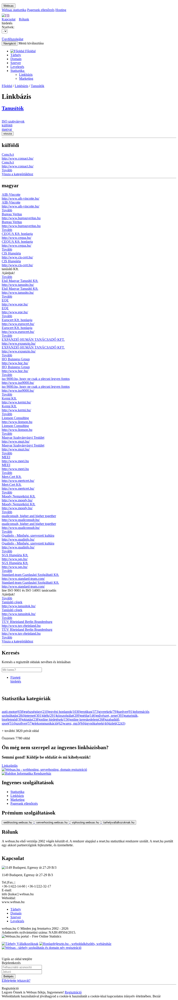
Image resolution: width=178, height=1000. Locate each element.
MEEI (6, 457)
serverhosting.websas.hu (52, 822)
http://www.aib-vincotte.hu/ (20, 198)
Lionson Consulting (15, 418)
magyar (7, 129)
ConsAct (8, 154)
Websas (8, 5)
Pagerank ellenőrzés (40, 10)
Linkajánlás (10, 765)
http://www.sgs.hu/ (15, 559)
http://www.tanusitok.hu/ (19, 606)
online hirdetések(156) (55, 719)
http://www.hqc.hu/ (15, 363)
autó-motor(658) (13, 711)
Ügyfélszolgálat (12, 39)
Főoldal (7, 86)
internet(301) (33, 715)
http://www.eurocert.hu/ (18, 324)
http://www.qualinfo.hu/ (18, 539)
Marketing (26, 78)
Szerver (15, 63)
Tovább (7, 170)
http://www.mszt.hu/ (16, 441)
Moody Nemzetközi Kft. (18, 496)
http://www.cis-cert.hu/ (17, 257)
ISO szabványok (13, 121)
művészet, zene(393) (110, 715)
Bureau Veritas (12, 214)
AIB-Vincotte (11, 194)
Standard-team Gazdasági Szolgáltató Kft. (30, 575)
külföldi (7, 125)
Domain (15, 59)
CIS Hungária (11, 253)
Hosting (60, 10)
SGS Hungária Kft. (15, 555)
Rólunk (24, 19)
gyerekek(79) (108, 711)
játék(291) (49, 715)
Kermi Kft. (9, 398)
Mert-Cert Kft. (11, 477)
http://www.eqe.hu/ (15, 304)
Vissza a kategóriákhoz (17, 174)
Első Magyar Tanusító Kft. (20, 281)
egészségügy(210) (36, 711)
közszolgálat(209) (68, 715)
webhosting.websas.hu (17, 822)
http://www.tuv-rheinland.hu (21, 625)
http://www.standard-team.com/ (23, 578)
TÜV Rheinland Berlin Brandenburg (27, 622)
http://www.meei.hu (15, 461)
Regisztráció (73, 992)
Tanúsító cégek (12, 602)
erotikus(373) (90, 711)
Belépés (8, 976)
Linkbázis (26, 74)
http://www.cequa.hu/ (16, 237)
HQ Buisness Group (16, 359)
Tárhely (15, 55)
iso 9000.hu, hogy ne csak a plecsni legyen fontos (36, 379)
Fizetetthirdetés (15, 679)
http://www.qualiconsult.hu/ (21, 520)
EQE (5, 300)
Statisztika (17, 71)
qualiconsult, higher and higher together (29, 516)
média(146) (88, 715)
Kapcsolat (8, 19)
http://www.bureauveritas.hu (21, 218)
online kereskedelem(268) (87, 719)
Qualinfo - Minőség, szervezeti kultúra (28, 535)
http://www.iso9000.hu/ (18, 382)
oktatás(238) (31, 719)
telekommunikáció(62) (47, 723)
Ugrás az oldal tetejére (17, 959)
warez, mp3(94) (74, 723)
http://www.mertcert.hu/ (18, 480)
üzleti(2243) (117, 723)
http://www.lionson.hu (17, 422)
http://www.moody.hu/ (17, 500)
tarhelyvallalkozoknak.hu (118, 822)
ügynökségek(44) (97, 723)
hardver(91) (125, 711)
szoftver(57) (24, 723)
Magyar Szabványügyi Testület (23, 437)
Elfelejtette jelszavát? (16, 980)
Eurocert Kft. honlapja (17, 320)
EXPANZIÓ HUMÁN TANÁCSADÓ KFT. (33, 339)
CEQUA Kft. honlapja (17, 234)
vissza (7, 133)
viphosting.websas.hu (85, 822)
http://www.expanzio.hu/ (19, 343)
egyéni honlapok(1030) (65, 711)
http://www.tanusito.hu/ (18, 285)
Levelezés (17, 67)
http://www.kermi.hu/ (16, 402)
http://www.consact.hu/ (17, 158)
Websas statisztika (14, 10)
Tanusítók (37, 86)
